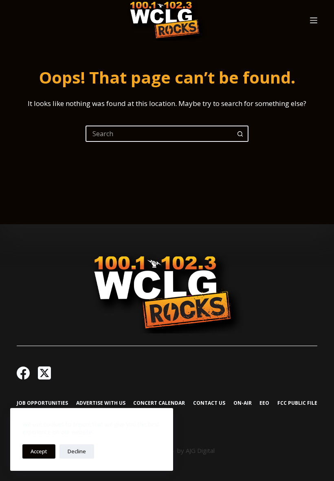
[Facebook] (23, 373)
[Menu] (313, 20)
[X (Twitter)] (44, 373)
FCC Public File (297, 403)
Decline (77, 451)
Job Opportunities (42, 403)
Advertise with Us (100, 403)
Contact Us (209, 403)
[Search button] (240, 134)
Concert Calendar (159, 403)
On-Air (242, 403)
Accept (39, 451)
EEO (264, 403)
